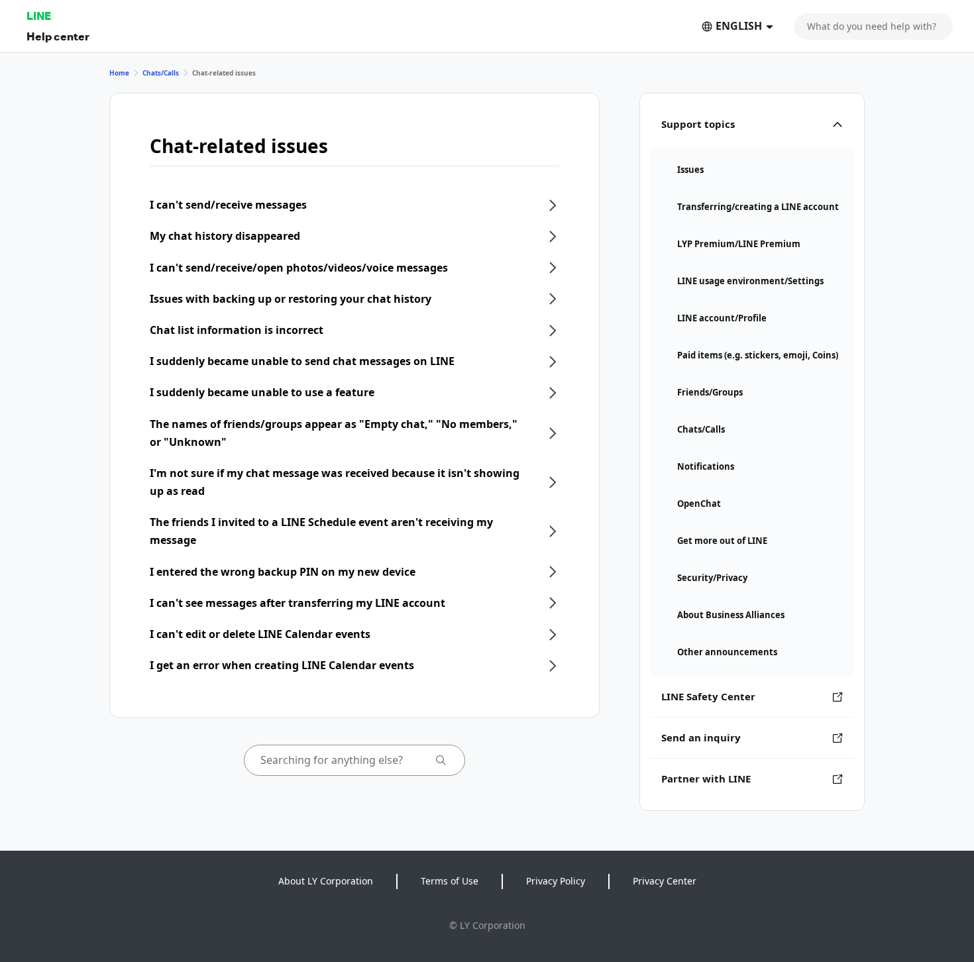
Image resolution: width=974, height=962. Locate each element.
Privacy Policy (555, 881)
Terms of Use (449, 881)
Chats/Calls (160, 73)
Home (119, 73)
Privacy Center (664, 881)
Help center (58, 36)
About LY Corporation (325, 881)
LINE (39, 16)
